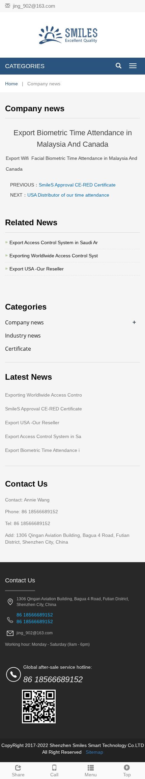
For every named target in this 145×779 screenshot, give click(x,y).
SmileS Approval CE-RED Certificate (77, 184)
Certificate (18, 348)
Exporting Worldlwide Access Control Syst (53, 255)
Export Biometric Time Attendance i (42, 450)
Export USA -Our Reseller (36, 268)
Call (54, 774)
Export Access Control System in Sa (43, 436)
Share (18, 774)
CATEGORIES (25, 66)
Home (11, 83)
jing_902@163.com (34, 6)
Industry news (23, 335)
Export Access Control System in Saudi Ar (53, 242)
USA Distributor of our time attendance (68, 195)
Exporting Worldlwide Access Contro (43, 395)
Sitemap (94, 752)
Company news (24, 322)
